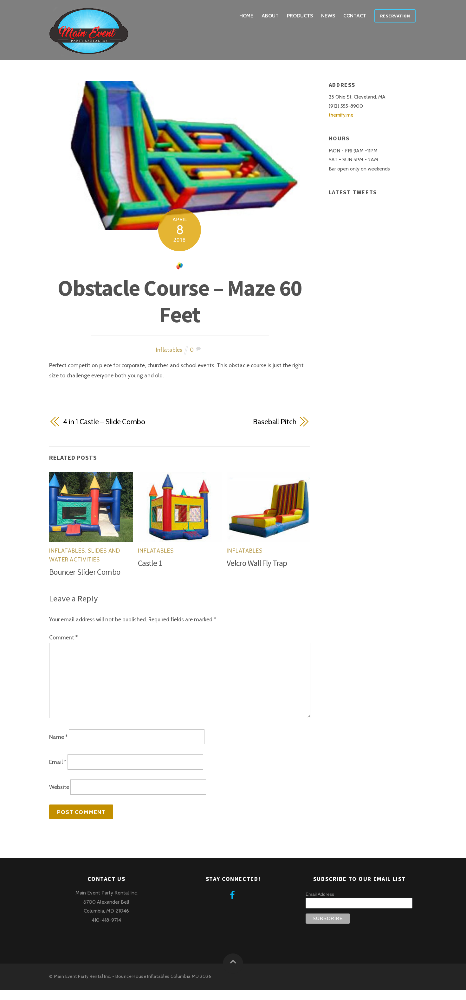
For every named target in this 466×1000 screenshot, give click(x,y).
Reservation (395, 16)
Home (246, 16)
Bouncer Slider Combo (84, 572)
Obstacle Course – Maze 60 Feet (179, 301)
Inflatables (169, 349)
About (270, 16)
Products (300, 16)
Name (58, 737)
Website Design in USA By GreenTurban (47, 994)
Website (59, 787)
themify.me (341, 115)
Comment (63, 637)
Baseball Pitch (274, 421)
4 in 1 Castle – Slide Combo (104, 421)
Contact (354, 16)
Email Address (320, 894)
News (328, 16)
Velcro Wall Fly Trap (257, 563)
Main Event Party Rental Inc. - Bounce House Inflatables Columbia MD (126, 976)
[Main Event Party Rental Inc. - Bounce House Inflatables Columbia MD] (88, 51)
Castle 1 (150, 563)
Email (57, 762)
